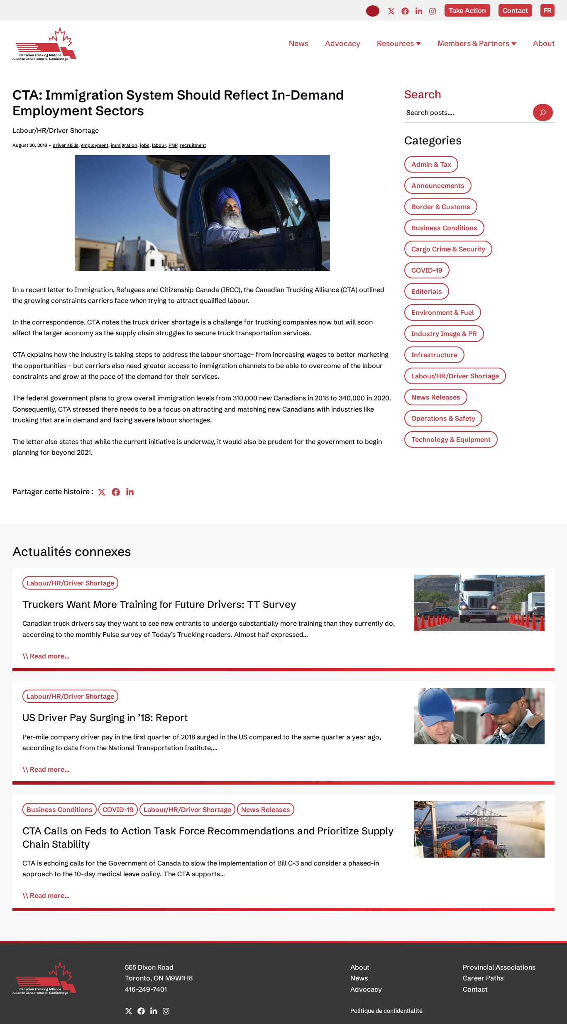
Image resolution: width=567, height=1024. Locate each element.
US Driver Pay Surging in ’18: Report (105, 718)
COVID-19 (426, 270)
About (359, 967)
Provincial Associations (499, 967)
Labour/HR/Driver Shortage (55, 130)
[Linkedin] (419, 11)
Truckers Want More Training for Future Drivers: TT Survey (159, 604)
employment (94, 145)
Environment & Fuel (442, 312)
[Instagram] (432, 11)
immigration (124, 145)
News (359, 978)
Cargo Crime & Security (448, 249)
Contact (475, 989)
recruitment (193, 145)
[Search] (543, 112)
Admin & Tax (431, 164)
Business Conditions (444, 228)
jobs (144, 145)
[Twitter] (391, 11)
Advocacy (366, 989)
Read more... (50, 656)
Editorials (426, 291)
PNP (173, 145)
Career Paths (483, 978)
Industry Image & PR (444, 333)
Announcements (437, 185)
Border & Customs (440, 206)
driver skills (65, 145)
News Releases (435, 397)
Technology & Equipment (451, 439)
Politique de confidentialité (386, 1010)
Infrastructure (434, 355)
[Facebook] (405, 11)
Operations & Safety (443, 418)
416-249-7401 (146, 989)
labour (159, 145)
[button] (372, 11)
